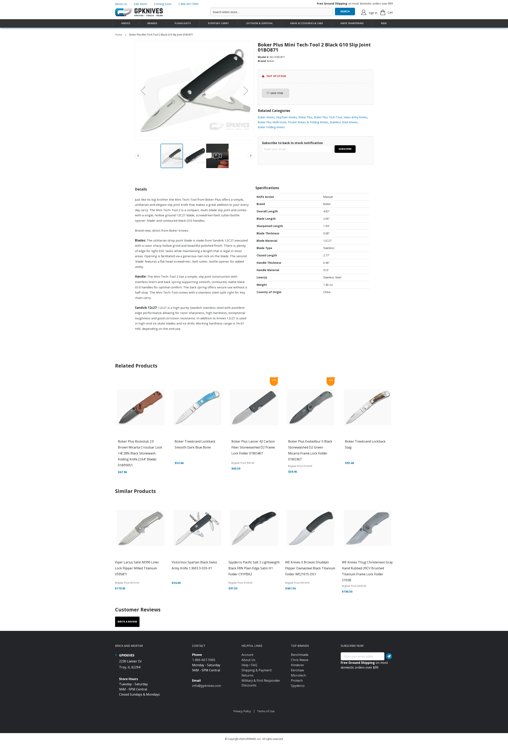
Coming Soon (162, 4)
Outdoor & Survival (259, 23)
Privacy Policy (242, 711)
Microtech (298, 675)
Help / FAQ (249, 665)
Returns (247, 675)
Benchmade (299, 655)
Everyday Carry (218, 23)
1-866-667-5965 (188, 4)
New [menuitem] (384, 23)
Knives (125, 23)
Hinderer (297, 665)
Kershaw (297, 670)
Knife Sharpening (352, 23)
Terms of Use (266, 711)
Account (247, 655)
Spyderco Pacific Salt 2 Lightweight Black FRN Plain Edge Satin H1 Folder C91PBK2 (254, 568)
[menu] (254, 23)
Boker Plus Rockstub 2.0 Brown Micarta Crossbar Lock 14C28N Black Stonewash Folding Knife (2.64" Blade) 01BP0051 (140, 453)
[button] (143, 90)
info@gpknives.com (206, 685)
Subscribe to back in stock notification (292, 143)
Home (119, 34)
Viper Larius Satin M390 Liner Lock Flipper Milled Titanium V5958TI (137, 568)
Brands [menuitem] (152, 23)
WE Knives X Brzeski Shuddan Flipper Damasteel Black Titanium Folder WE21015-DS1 (310, 568)
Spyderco (298, 685)
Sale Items (140, 4)
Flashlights (183, 23)
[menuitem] (125, 23)
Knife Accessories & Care (306, 23)
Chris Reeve (299, 660)
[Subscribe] (389, 656)
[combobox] (271, 12)
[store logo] (139, 12)
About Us (121, 4)
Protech (297, 680)
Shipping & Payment (256, 670)
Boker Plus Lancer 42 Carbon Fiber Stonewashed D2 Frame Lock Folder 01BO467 (253, 447)
